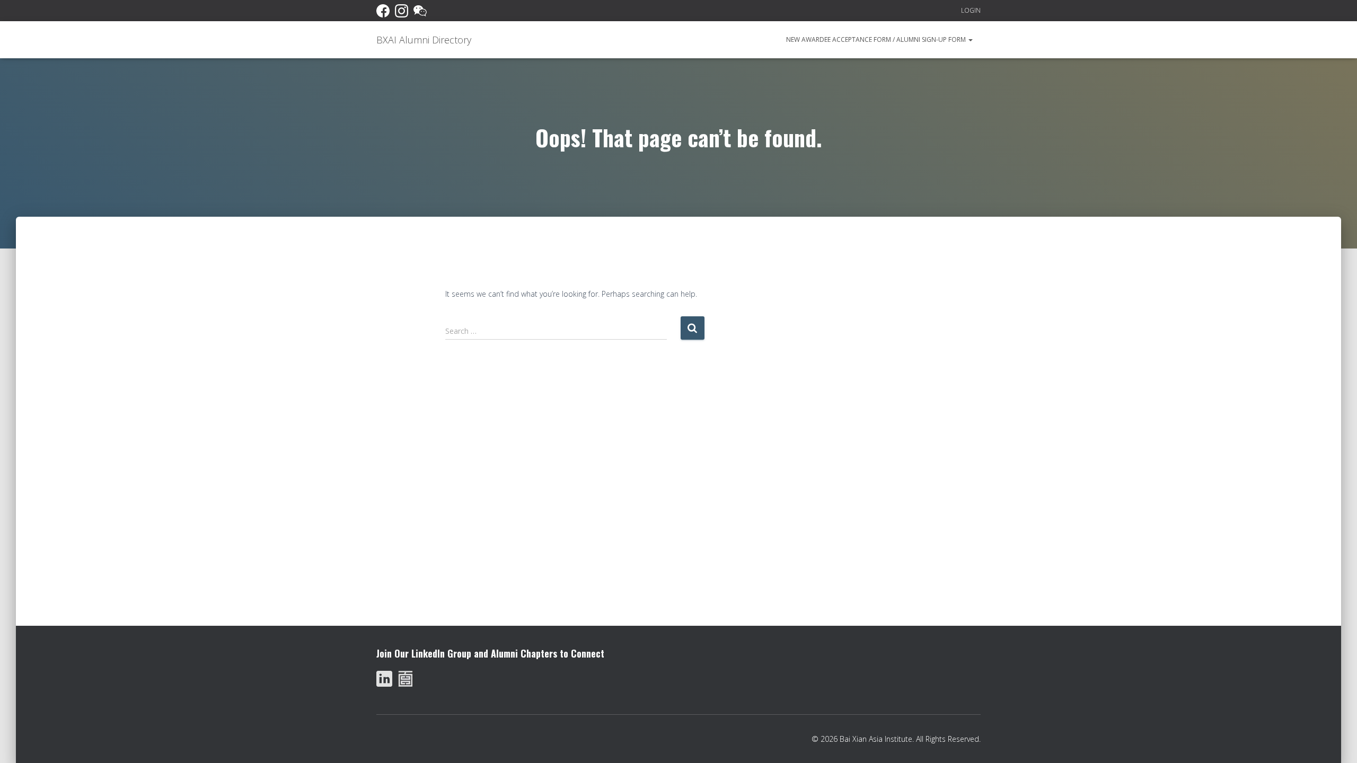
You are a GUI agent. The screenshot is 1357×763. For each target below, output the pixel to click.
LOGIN (971, 10)
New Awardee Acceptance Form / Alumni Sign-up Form (876, 39)
